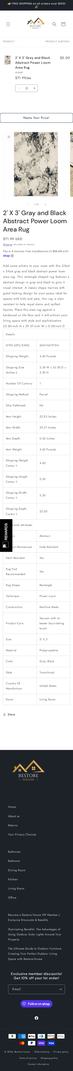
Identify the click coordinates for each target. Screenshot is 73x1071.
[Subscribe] (60, 989)
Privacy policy (61, 1051)
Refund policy (42, 1051)
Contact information (38, 1064)
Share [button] (11, 714)
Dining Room (17, 870)
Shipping (7, 244)
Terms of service (28, 1058)
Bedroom (14, 861)
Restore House (22, 1051)
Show (6, 535)
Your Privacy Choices (22, 834)
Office (12, 898)
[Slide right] (45, 204)
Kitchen (13, 879)
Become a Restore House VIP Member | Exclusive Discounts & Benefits (34, 917)
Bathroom (14, 852)
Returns (13, 825)
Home (12, 807)
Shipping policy (49, 1058)
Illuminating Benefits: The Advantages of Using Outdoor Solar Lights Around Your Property (34, 934)
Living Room (16, 888)
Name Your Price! (36, 118)
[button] (8, 24)
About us (14, 816)
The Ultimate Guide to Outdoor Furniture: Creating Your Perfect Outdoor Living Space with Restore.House (35, 954)
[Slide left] (27, 204)
